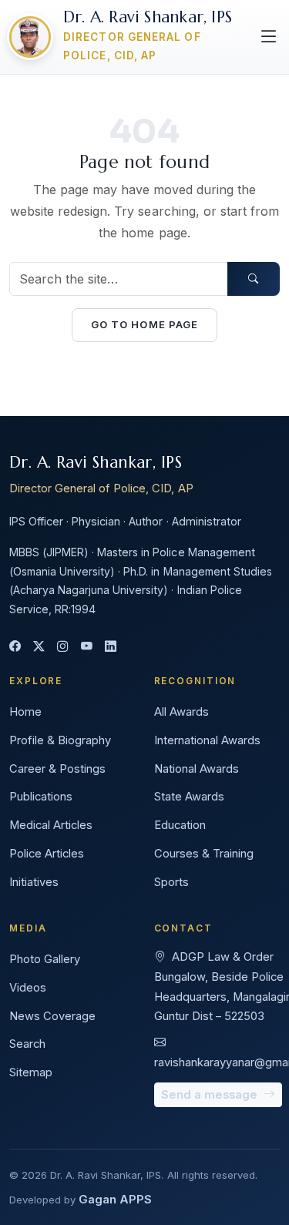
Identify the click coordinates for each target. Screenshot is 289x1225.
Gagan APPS (115, 1200)
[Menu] (269, 37)
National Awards (196, 769)
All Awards (181, 712)
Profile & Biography (60, 740)
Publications (40, 797)
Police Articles (46, 854)
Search (27, 1044)
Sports (171, 882)
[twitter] (39, 648)
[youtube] (86, 648)
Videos (27, 988)
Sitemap (30, 1072)
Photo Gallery (44, 959)
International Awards (207, 740)
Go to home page (144, 324)
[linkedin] (110, 648)
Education (180, 825)
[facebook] (15, 648)
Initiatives (34, 882)
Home (25, 712)
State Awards (189, 797)
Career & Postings (57, 769)
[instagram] (63, 648)
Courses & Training (204, 854)
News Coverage (52, 1016)
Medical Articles (50, 825)
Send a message (210, 1095)
